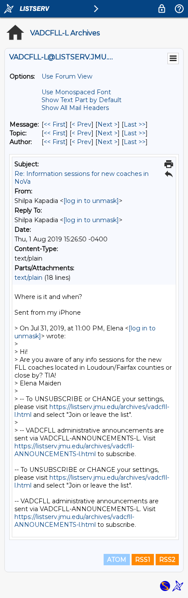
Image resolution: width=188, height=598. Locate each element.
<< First (55, 124)
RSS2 (167, 560)
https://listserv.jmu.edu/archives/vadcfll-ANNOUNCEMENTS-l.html (74, 450)
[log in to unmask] (91, 201)
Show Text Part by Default (82, 100)
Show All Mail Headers (75, 108)
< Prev (81, 124)
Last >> (135, 124)
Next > (107, 124)
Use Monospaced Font (76, 92)
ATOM (116, 560)
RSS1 (142, 560)
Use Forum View (67, 76)
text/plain (28, 278)
